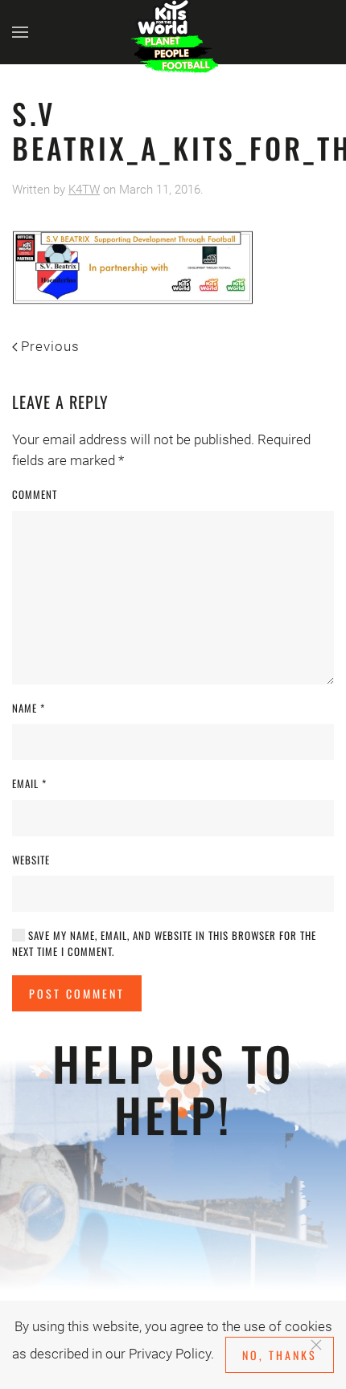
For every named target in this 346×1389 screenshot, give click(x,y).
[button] (20, 32)
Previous (50, 346)
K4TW (84, 189)
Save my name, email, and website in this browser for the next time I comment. (164, 943)
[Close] (316, 1344)
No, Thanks (279, 1354)
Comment (34, 494)
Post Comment (77, 993)
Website (31, 860)
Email (29, 783)
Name (28, 708)
